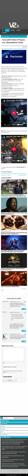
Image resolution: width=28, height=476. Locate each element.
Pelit (7, 30)
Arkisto (3, 426)
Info (2, 431)
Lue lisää (19, 475)
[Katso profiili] (4, 336)
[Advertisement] (14, 399)
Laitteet (4, 32)
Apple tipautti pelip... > (22, 175)
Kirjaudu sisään (5, 421)
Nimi (4, 362)
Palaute (3, 429)
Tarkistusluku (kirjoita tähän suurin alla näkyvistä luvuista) (12, 371)
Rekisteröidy (4, 423)
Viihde (13, 30)
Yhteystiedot (4, 434)
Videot (18, 30)
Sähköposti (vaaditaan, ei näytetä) (9, 366)
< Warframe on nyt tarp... (6, 175)
